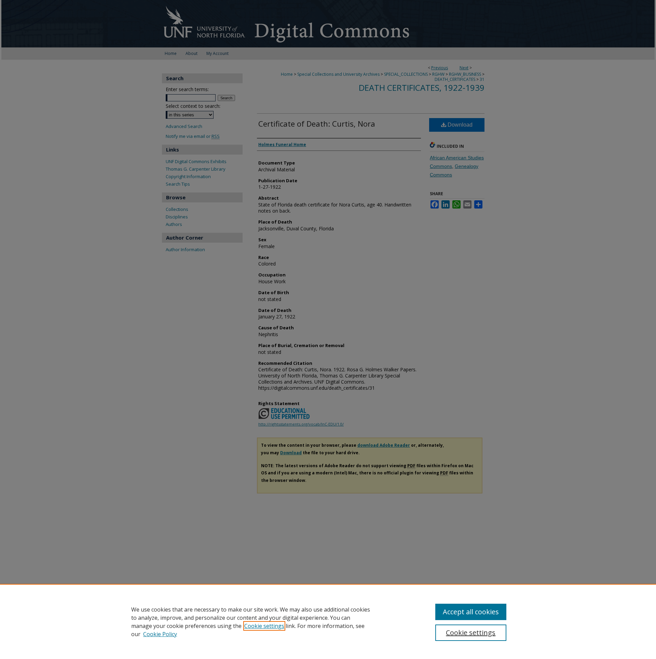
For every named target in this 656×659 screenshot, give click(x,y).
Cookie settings (264, 626)
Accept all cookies (471, 611)
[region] (328, 621)
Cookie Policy (160, 634)
